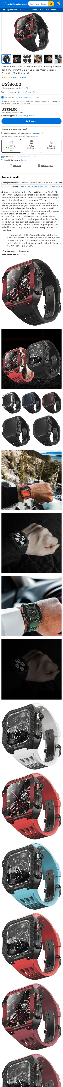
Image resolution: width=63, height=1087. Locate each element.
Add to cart (31, 121)
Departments (11, 9)
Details (23, 160)
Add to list (17, 165)
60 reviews (21, 77)
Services (23, 9)
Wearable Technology (40, 186)
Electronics (25, 186)
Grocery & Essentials (48, 9)
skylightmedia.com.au (30, 97)
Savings (34, 9)
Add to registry (47, 165)
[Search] (51, 3)
